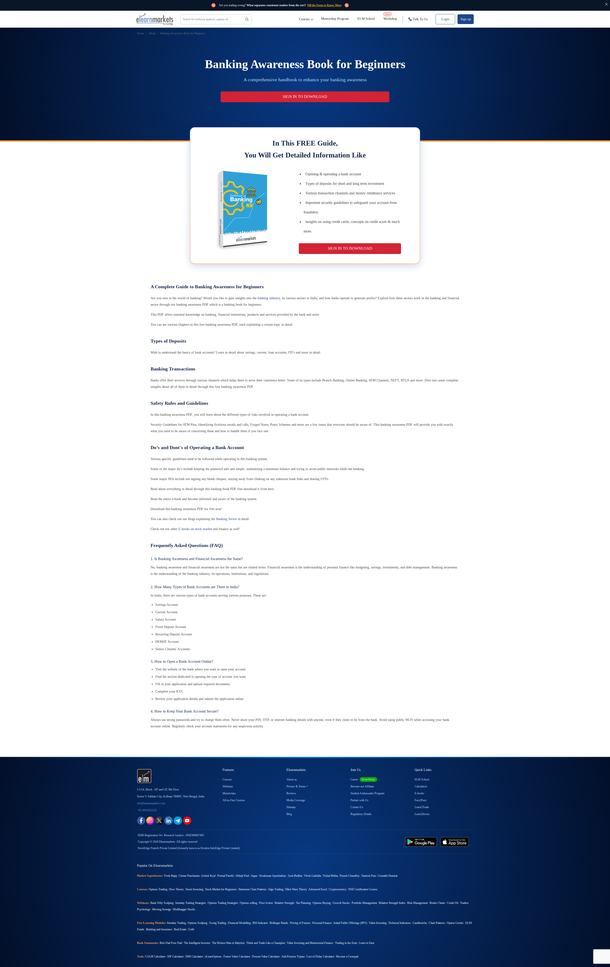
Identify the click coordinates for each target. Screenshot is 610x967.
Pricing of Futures (300, 923)
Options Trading (158, 889)
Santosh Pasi (368, 875)
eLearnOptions (213, 956)
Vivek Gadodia (312, 875)
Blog (289, 814)
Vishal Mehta (330, 875)
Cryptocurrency (337, 889)
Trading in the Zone (346, 943)
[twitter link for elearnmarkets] (159, 820)
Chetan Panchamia (189, 875)
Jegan (254, 875)
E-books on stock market (195, 529)
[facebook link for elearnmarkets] (141, 820)
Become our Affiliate (362, 786)
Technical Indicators (399, 923)
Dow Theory (176, 889)
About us (291, 779)
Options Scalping (197, 923)
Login (445, 19)
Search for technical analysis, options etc (206, 19)
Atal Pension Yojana (293, 956)
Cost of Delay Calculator (320, 956)
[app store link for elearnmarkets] (455, 841)
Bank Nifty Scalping (161, 903)
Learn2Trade (422, 807)
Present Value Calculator (266, 956)
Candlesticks (420, 923)
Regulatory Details (361, 814)
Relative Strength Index (392, 903)
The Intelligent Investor (197, 943)
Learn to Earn (366, 943)
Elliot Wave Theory (296, 889)
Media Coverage (295, 800)
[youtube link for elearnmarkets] (187, 820)
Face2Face (421, 800)
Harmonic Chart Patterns (252, 889)
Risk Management (417, 903)
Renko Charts (437, 903)
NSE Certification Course (362, 889)
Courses (304, 19)
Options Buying (322, 903)
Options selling (248, 903)
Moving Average (161, 909)
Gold (191, 929)
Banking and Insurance (159, 929)
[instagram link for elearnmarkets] (150, 820)
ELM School (366, 18)
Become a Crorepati (347, 956)
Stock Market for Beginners (221, 889)
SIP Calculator (175, 956)
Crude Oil (452, 903)
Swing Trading (217, 923)
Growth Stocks (341, 903)
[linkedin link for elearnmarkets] (168, 820)
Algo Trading (275, 889)
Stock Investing (194, 889)
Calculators (421, 786)
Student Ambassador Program (367, 793)
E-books (419, 793)
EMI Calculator (194, 956)
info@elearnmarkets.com (151, 803)
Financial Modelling (239, 923)
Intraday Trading (176, 923)
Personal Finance (322, 923)
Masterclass (229, 793)
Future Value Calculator (237, 956)
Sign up (465, 19)
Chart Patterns (437, 923)
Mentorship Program (335, 18)
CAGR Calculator (155, 956)
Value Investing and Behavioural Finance (310, 943)
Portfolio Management (364, 903)
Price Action (266, 903)
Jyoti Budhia (295, 875)
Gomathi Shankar (388, 875)
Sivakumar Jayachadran (272, 875)
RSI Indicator (260, 923)
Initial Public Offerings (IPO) (350, 923)
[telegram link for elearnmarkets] (178, 820)
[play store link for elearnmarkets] (422, 841)
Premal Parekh (225, 875)
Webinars (228, 786)
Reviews (291, 793)
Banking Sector (226, 519)
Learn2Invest (422, 814)
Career (363, 779)
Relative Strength (284, 903)
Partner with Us (359, 800)
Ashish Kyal (208, 875)
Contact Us (357, 807)
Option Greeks (455, 923)
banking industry (269, 298)
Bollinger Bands (279, 923)
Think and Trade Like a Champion (265, 943)
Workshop (390, 16)
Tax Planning (303, 903)
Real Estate (180, 929)
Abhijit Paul (242, 875)
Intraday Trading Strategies (190, 903)
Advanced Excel (318, 889)
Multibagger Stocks (184, 909)
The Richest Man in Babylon (228, 943)
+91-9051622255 (147, 810)
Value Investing (377, 923)
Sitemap (290, 807)
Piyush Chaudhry (350, 875)
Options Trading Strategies (223, 903)
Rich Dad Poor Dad (171, 943)
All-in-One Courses (234, 800)
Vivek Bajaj (170, 875)
